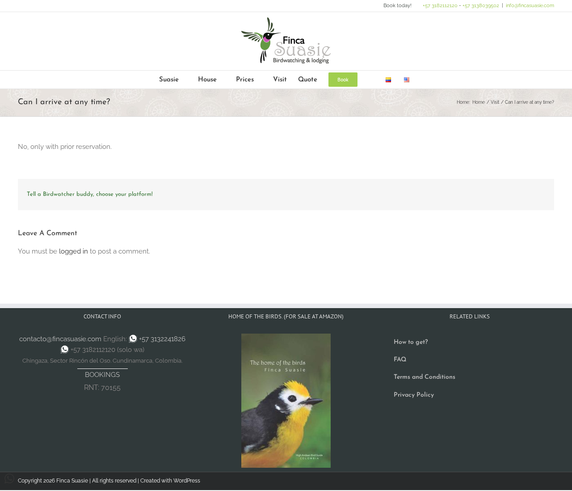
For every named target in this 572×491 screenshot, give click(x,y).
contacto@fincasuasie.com (60, 339)
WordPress (186, 481)
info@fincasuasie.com (530, 5)
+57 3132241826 (162, 339)
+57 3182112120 (440, 5)
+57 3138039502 (481, 5)
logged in (73, 251)
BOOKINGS (102, 375)
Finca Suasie (72, 481)
